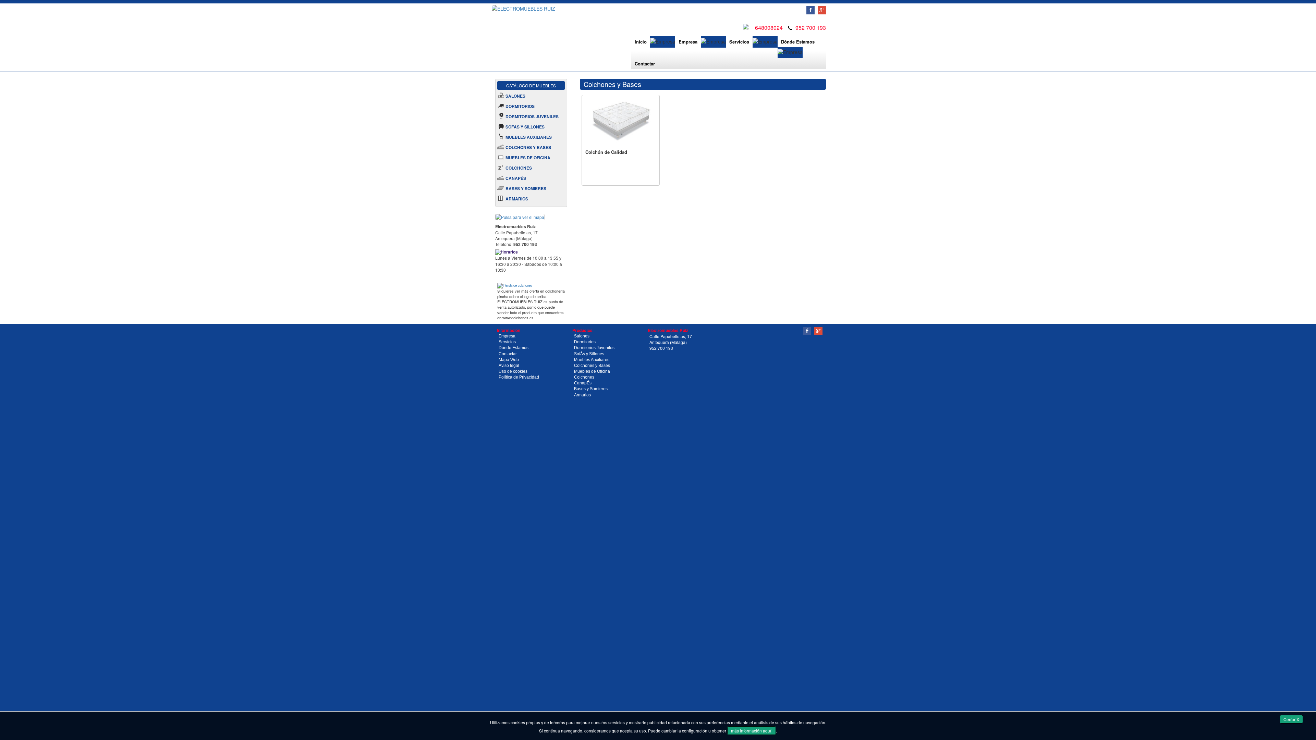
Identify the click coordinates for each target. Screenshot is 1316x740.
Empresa (688, 41)
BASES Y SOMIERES (525, 188)
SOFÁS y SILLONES (525, 127)
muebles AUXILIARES (528, 137)
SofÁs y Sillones (589, 354)
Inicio (641, 41)
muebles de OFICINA (527, 158)
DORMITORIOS (520, 106)
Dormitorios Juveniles (594, 347)
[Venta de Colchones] (514, 285)
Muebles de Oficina (592, 371)
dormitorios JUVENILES (532, 116)
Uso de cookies (513, 371)
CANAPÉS (515, 178)
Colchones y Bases (592, 365)
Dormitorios (585, 342)
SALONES (515, 96)
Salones (581, 336)
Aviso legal (509, 365)
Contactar (645, 63)
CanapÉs (583, 383)
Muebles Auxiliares (591, 359)
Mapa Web (509, 359)
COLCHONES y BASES (528, 147)
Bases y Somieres (591, 388)
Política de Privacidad (519, 377)
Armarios (582, 395)
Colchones (584, 377)
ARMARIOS (516, 199)
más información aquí (751, 730)
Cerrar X (1291, 719)
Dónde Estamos (798, 41)
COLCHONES (518, 168)
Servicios (739, 41)
